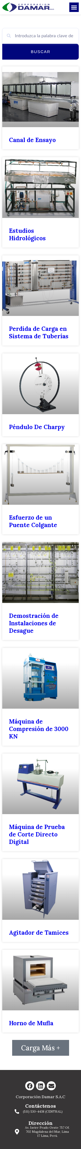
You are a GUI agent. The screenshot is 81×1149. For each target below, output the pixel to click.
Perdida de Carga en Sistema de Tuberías (38, 332)
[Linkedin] (40, 1085)
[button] (74, 7)
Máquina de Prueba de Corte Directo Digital (37, 834)
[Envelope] (51, 1085)
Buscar (40, 51)
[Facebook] (29, 1085)
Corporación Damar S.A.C (40, 1096)
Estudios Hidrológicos (27, 234)
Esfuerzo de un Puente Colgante (33, 521)
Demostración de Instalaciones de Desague (33, 623)
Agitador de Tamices (39, 932)
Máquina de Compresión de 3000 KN (38, 729)
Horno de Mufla (31, 1023)
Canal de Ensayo (32, 140)
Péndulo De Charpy (37, 427)
